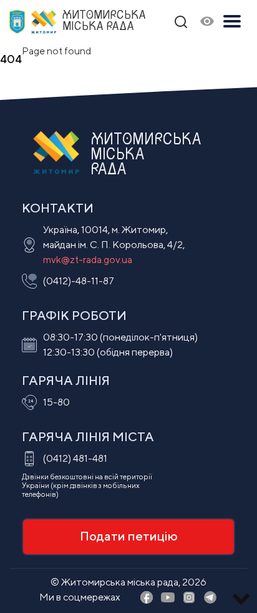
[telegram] (210, 598)
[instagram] (189, 598)
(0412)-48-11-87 (78, 281)
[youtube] (167, 598)
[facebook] (146, 598)
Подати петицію (129, 536)
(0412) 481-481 (75, 458)
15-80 (56, 402)
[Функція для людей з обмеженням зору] (207, 22)
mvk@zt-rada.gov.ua (87, 260)
